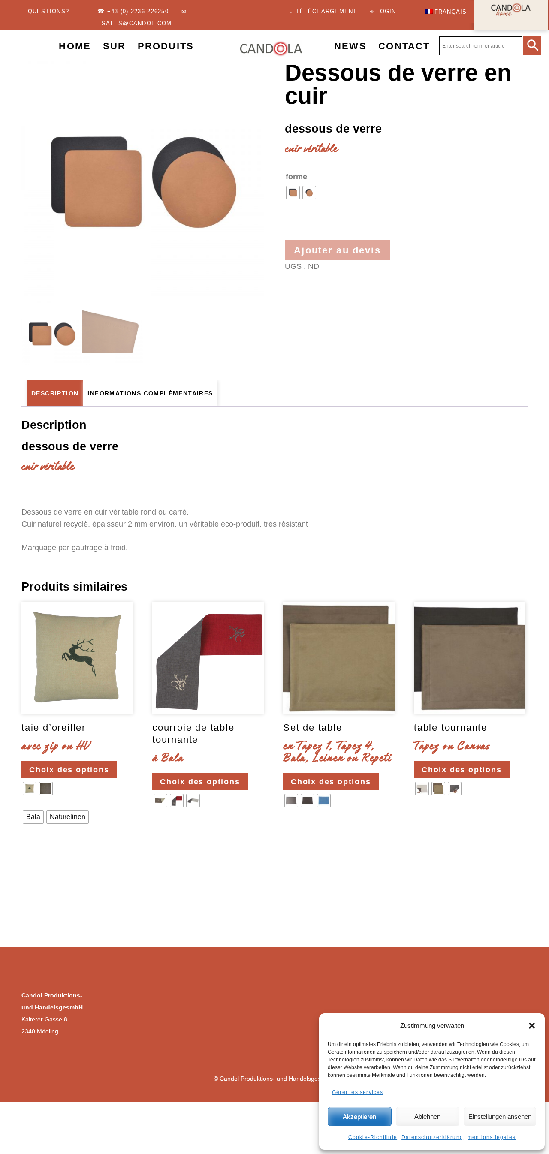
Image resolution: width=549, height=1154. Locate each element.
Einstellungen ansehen (499, 1116)
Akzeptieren (359, 1116)
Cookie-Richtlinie (372, 1137)
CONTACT (404, 46)
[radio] (293, 192)
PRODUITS (166, 46)
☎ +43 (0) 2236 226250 (132, 12)
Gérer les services (357, 1092)
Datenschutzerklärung (432, 1137)
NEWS (350, 46)
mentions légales (492, 1137)
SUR (114, 46)
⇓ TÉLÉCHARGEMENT (322, 12)
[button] (532, 1025)
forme (296, 176)
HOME (75, 46)
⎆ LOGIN (383, 12)
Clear (32, 843)
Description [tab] (54, 393)
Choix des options (69, 769)
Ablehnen (427, 1116)
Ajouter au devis (337, 250)
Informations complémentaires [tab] (150, 393)
